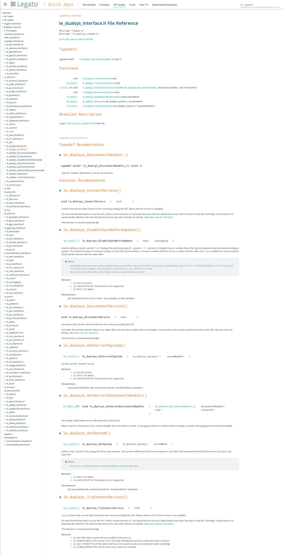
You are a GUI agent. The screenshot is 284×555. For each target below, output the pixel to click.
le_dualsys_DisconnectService (98, 92)
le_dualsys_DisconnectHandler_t (96, 59)
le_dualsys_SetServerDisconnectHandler (103, 87)
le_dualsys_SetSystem (94, 101)
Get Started (89, 4)
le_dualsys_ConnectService (96, 78)
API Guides (119, 4)
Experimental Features (164, 4)
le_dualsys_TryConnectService (98, 82)
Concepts (104, 4)
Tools (132, 4)
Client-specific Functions (161, 217)
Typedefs (64, 15)
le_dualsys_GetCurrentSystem (98, 105)
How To (143, 4)
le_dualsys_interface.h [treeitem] (17, 149)
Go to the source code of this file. (76, 39)
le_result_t (72, 82)
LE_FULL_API (66, 87)
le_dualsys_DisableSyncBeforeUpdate (102, 96)
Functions (76, 15)
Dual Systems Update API (80, 123)
